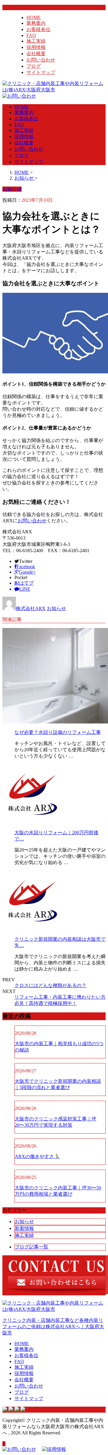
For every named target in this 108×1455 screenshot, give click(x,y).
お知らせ (56, 608)
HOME (33, 17)
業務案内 (36, 23)
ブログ (33, 66)
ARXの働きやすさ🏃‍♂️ (37, 1156)
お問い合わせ (40, 59)
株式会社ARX (31, 608)
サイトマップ (40, 72)
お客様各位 (38, 29)
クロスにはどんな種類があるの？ (50, 985)
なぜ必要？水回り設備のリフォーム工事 (57, 732)
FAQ (31, 35)
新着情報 (24, 1228)
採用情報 (36, 47)
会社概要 (36, 53)
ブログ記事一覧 (31, 1246)
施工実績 (36, 41)
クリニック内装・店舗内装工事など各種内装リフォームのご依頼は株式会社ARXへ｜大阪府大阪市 (53, 1326)
